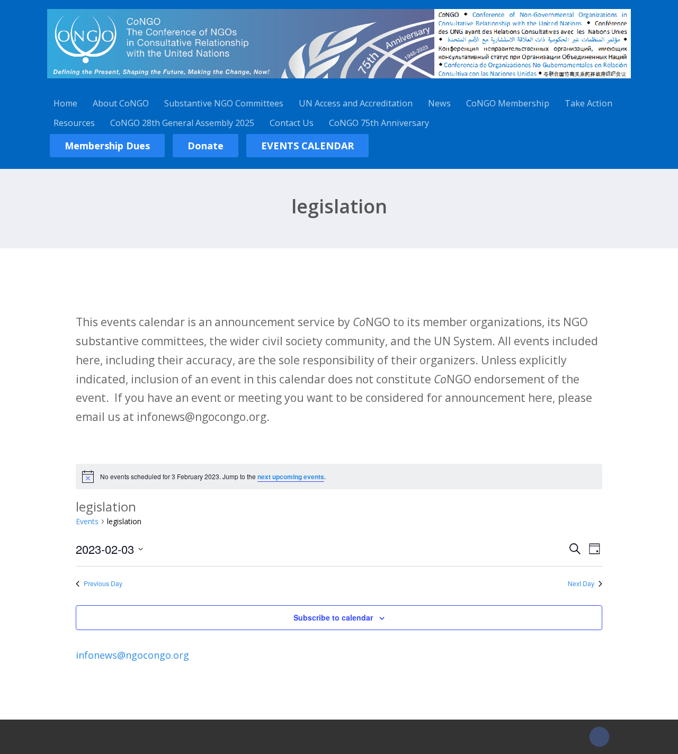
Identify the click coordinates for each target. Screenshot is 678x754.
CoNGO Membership (507, 103)
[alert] (339, 476)
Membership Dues (107, 145)
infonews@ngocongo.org (132, 655)
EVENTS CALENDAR (307, 145)
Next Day (581, 583)
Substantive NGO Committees (223, 103)
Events (87, 521)
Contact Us (292, 123)
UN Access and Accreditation (356, 103)
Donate (206, 145)
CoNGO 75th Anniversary (379, 123)
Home (65, 103)
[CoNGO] (338, 80)
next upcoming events (290, 476)
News (439, 103)
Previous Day (103, 583)
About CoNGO (121, 103)
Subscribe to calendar (333, 617)
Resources (74, 123)
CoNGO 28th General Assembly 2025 (182, 123)
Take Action (588, 103)
